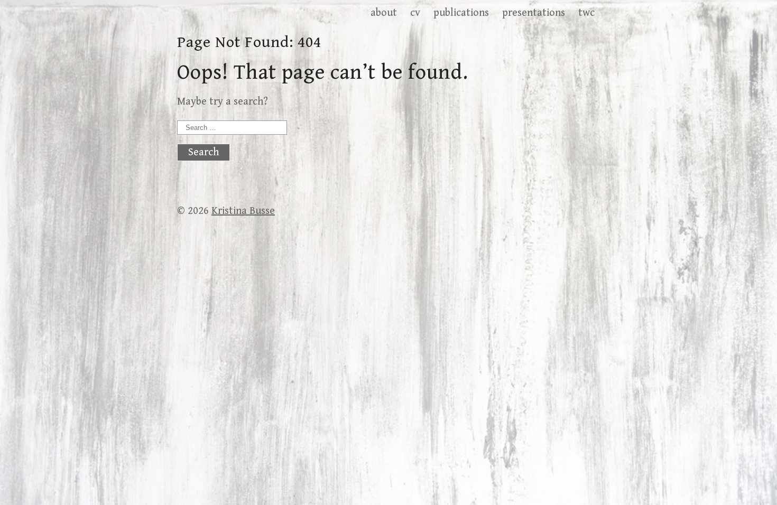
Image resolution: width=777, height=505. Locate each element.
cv (415, 13)
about (384, 13)
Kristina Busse (243, 211)
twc (586, 13)
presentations (533, 13)
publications (461, 13)
